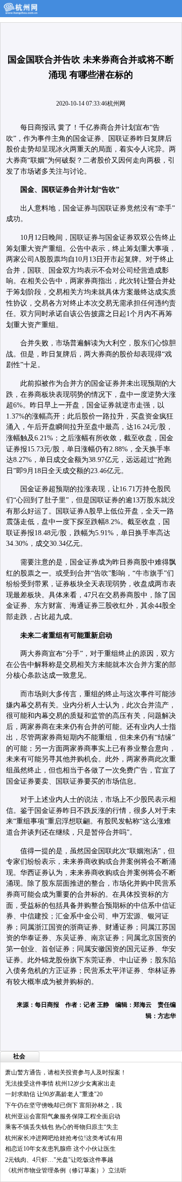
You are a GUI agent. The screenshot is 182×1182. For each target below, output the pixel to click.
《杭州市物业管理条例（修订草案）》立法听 (65, 1170)
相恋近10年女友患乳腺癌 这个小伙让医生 (60, 1148)
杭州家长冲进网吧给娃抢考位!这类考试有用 (63, 1138)
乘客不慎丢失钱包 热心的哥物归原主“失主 (61, 1126)
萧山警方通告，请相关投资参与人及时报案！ (65, 1072)
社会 (19, 1056)
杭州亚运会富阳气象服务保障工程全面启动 (62, 1116)
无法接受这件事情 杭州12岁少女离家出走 (60, 1083)
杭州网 (116, 103)
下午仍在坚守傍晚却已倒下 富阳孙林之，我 (63, 1105)
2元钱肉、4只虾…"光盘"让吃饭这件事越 (59, 1159)
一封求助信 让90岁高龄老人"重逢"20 (54, 1094)
